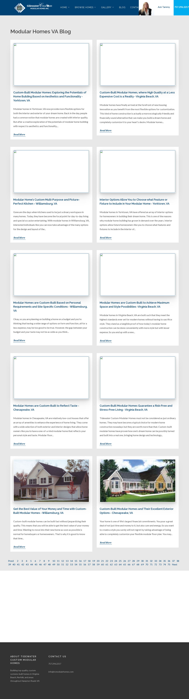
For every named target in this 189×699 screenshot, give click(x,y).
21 (102, 560)
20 (98, 560)
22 (107, 560)
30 (142, 560)
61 (107, 564)
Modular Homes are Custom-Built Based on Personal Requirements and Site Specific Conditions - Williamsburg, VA (50, 306)
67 (133, 564)
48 (49, 564)
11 (58, 560)
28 (133, 560)
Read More (19, 134)
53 (71, 564)
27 (129, 560)
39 (9, 564)
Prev (10, 560)
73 (160, 564)
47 (45, 564)
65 (124, 564)
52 (67, 564)
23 (111, 560)
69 (142, 564)
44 (31, 564)
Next (174, 564)
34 (160, 560)
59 (98, 564)
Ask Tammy (164, 6)
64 (120, 564)
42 (22, 564)
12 (62, 560)
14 (71, 560)
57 (89, 564)
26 (124, 560)
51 (62, 564)
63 (115, 564)
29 (138, 560)
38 (177, 560)
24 (115, 560)
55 (80, 564)
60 (102, 564)
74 (164, 564)
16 (80, 560)
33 (155, 560)
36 (169, 560)
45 (36, 564)
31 (146, 560)
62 (111, 564)
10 (53, 560)
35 (164, 560)
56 (84, 564)
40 (14, 564)
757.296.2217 (181, 6)
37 (173, 560)
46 (40, 564)
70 (146, 564)
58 (93, 564)
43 (27, 564)
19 (93, 560)
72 (155, 564)
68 (138, 564)
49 (53, 564)
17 (84, 560)
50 (58, 564)
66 (129, 564)
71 (151, 564)
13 (67, 560)
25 (120, 560)
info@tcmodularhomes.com (61, 671)
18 (89, 560)
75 (169, 564)
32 (151, 560)
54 (76, 564)
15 (76, 560)
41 (18, 564)
